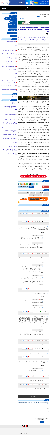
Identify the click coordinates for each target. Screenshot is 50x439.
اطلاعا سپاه (40, 195)
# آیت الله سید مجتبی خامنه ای (10, 18)
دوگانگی (34, 195)
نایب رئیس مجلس (39, 192)
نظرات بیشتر (33, 396)
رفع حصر (19, 192)
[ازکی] (37, 2)
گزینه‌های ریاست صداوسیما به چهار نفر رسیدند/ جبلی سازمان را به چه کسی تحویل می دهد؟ (9, 108)
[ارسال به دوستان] (34, 184)
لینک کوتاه (46, 186)
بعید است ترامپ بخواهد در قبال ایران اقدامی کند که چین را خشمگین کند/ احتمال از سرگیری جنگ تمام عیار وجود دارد (9, 68)
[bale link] (37, 176)
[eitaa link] (29, 176)
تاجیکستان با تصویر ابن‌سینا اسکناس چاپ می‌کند (10, 44)
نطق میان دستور (26, 192)
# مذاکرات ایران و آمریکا (12, 33)
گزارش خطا (22, 202)
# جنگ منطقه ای (13, 21)
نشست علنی (32, 192)
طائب (30, 195)
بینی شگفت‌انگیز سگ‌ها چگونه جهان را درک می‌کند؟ (10, 77)
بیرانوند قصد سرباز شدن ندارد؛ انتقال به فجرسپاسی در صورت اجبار (10, 146)
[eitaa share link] (25, 184)
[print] (21, 18)
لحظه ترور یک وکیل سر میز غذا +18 (10, 119)
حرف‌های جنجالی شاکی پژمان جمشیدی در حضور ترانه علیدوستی (10, 103)
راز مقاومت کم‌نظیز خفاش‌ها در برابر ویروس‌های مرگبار (9, 86)
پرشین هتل (14, 96)
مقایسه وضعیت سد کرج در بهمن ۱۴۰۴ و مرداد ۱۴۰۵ (10, 131)
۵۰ (38, 19)
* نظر (48, 411)
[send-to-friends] (23, 18)
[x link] (27, 176)
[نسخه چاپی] (37, 184)
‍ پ (29, 18)
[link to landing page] (25, 8)
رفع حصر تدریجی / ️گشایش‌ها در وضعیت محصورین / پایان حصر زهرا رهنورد (36, 207)
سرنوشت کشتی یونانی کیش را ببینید (10, 114)
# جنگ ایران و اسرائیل (12, 24)
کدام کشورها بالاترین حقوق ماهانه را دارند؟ (9, 50)
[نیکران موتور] (33, 98)
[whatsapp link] (42, 176)
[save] (25, 18)
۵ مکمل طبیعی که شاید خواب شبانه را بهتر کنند (9, 54)
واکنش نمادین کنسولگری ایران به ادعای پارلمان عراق (10, 141)
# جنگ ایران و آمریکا (12, 27)
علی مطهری (46, 192)
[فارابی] (33, 22)
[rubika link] (45, 176)
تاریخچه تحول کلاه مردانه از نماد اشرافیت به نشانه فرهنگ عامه (9, 58)
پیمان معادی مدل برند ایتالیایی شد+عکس (9, 138)
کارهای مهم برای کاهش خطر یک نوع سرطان (9, 48)
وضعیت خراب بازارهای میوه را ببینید (10, 112)
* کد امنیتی (47, 418)
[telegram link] (39, 176)
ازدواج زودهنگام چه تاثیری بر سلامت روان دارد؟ (10, 154)
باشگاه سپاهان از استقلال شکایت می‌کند (10, 82)
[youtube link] (24, 176)
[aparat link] (22, 176)
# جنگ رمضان (13, 36)
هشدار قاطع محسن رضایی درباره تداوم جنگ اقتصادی (9, 90)
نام (48, 405)
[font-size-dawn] (27, 18)
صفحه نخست (46, 14)
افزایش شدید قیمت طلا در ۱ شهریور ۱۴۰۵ (9, 127)
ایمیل (48, 408)
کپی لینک (31, 186)
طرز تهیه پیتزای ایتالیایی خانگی (11, 63)
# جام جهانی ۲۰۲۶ (13, 15)
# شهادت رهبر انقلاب (12, 30)
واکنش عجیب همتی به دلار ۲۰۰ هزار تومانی (9, 80)
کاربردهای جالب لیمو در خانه (11, 41)
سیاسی (41, 14)
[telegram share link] (32, 184)
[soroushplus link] (34, 176)
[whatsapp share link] (27, 184)
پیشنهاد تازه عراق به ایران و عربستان (10, 61)
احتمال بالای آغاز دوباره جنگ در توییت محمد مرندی (9, 72)
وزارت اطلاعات (45, 195)
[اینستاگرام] (23, 184)
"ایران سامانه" (23, 433)
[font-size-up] (31, 18)
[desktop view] (5, 8)
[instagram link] (32, 176)
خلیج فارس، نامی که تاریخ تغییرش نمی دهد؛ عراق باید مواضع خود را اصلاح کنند (9, 150)
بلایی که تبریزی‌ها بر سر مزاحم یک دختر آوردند (8, 117)
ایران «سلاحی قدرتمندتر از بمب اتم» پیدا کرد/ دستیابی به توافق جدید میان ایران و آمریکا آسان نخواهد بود (9, 124)
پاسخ (20, 213)
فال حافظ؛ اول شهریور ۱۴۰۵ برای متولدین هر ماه (9, 135)
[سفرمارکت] (33, 199)
